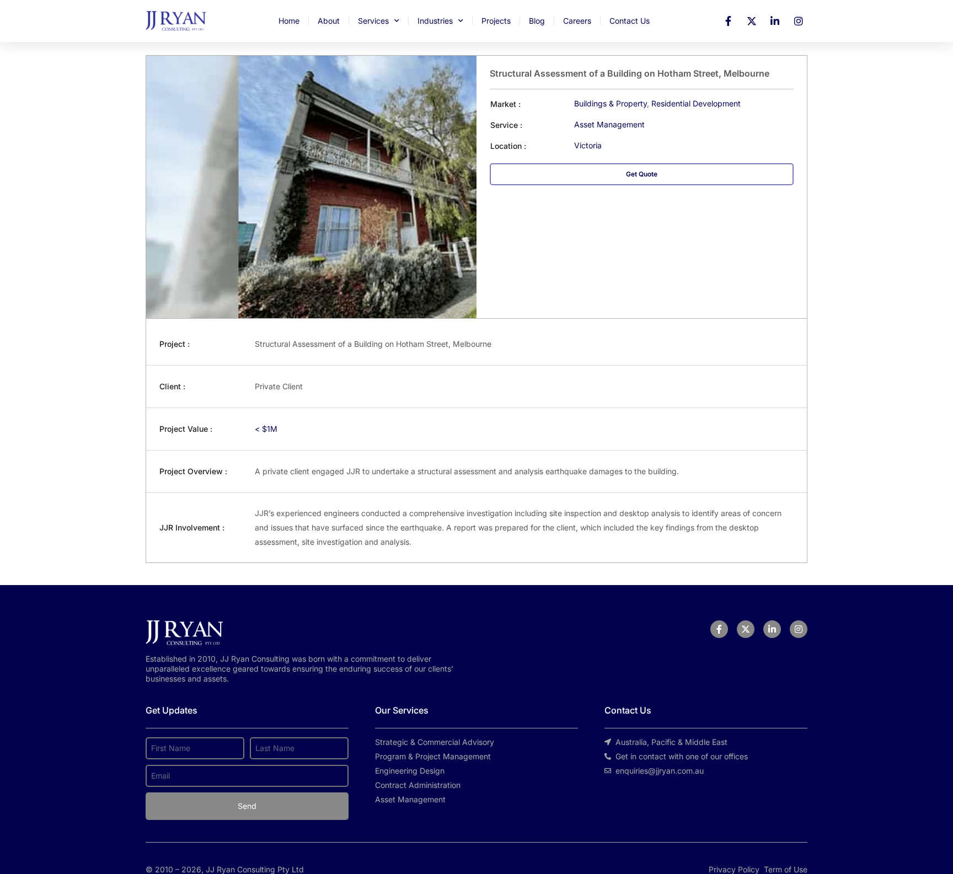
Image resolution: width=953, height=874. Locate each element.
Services (373, 20)
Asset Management (609, 124)
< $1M (266, 428)
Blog (537, 20)
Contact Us (629, 20)
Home (289, 20)
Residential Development (696, 103)
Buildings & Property (610, 103)
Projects (496, 20)
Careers (577, 20)
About (329, 20)
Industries (435, 20)
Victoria (588, 145)
